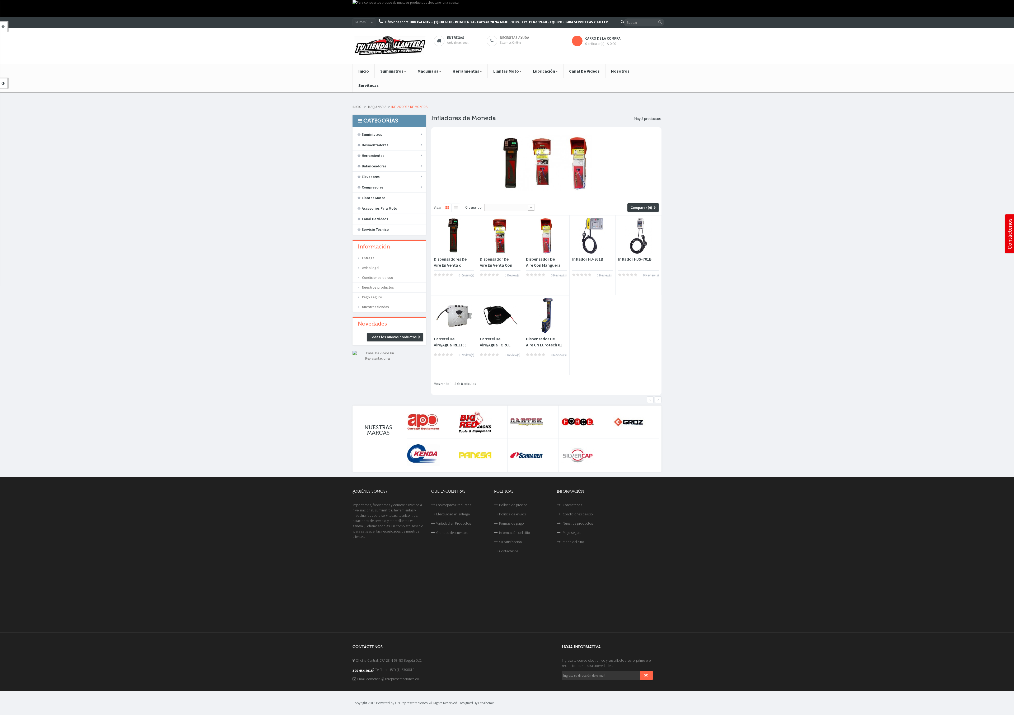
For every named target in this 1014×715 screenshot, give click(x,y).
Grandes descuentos (451, 532)
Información (374, 246)
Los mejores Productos (453, 504)
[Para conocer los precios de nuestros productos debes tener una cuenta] (507, 8)
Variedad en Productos (453, 523)
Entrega (367, 258)
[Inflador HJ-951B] (593, 236)
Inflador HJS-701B (634, 259)
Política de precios (513, 504)
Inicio (357, 107)
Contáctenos (572, 504)
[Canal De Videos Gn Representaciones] (378, 355)
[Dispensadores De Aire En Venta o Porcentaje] (454, 236)
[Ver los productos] (430, 422)
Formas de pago (511, 523)
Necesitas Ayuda (514, 37)
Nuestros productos (377, 287)
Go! (647, 675)
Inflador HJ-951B (587, 259)
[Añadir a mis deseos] (439, 285)
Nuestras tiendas (375, 306)
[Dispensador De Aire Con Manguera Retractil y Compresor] (546, 236)
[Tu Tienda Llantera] (389, 46)
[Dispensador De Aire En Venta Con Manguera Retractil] (500, 236)
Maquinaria (377, 107)
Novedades (372, 324)
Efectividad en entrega (453, 514)
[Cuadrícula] (447, 208)
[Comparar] (448, 285)
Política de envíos (512, 514)
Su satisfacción (510, 541)
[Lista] (455, 208)
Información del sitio (514, 532)
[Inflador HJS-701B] (638, 236)
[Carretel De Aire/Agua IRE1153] (454, 316)
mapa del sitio (573, 541)
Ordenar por (474, 207)
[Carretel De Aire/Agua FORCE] (500, 316)
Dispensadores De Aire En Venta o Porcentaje (450, 265)
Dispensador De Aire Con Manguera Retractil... (543, 265)
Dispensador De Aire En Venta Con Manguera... (496, 265)
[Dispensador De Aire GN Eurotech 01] (546, 316)
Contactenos (508, 551)
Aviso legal (370, 267)
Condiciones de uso (377, 277)
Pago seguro (371, 297)
